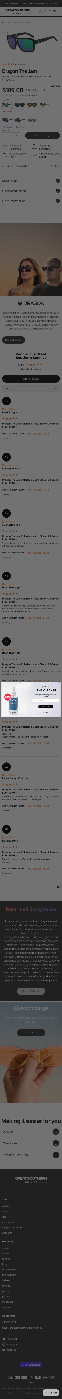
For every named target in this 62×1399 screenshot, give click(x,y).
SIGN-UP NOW (46, 706)
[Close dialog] (59, 683)
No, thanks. (45, 712)
